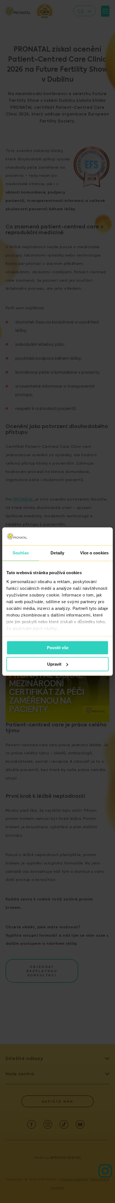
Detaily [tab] (57, 552)
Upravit (54, 664)
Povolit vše (57, 647)
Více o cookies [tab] (94, 552)
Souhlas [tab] (21, 552)
